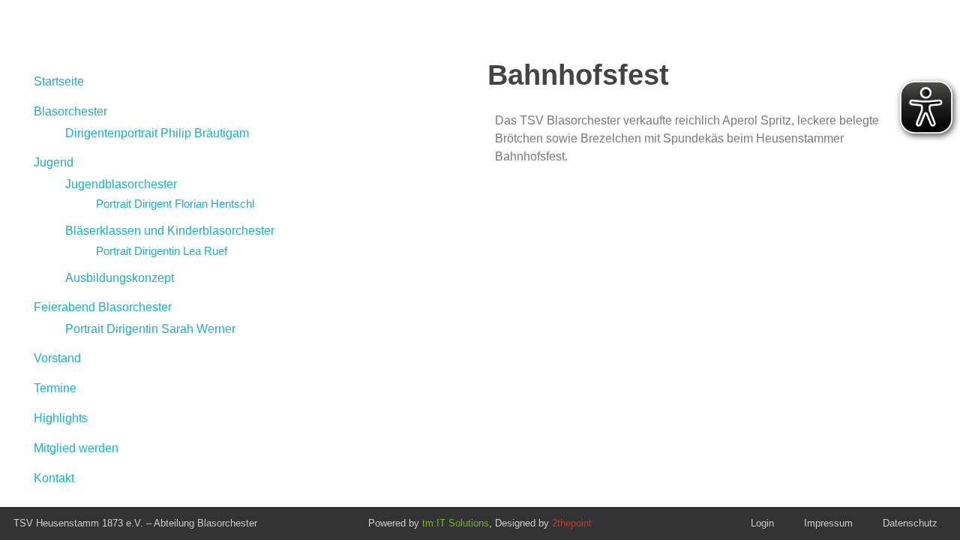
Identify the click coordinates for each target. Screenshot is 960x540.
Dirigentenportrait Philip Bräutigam (157, 133)
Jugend (54, 162)
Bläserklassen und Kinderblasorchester (169, 230)
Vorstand (57, 358)
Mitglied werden (76, 448)
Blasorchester (70, 111)
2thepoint (572, 523)
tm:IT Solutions (455, 523)
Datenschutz (910, 523)
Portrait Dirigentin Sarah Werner (150, 328)
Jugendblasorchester (121, 184)
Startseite (59, 81)
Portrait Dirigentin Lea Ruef (161, 250)
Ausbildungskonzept (119, 278)
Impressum (828, 523)
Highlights (61, 418)
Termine (55, 388)
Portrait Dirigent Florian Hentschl (175, 203)
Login (762, 523)
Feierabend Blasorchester (103, 307)
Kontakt (54, 478)
